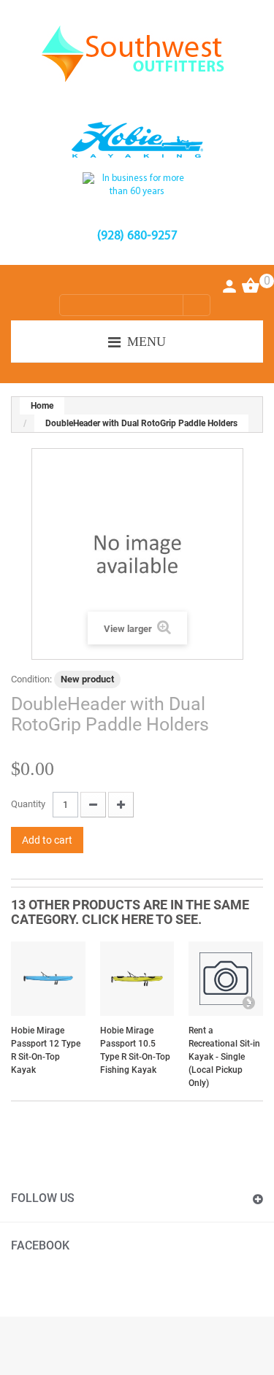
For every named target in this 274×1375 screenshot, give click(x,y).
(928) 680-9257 (137, 236)
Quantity (28, 803)
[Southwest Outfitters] (137, 54)
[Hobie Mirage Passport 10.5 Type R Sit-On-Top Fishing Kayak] (137, 978)
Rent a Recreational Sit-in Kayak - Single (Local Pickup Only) (224, 1056)
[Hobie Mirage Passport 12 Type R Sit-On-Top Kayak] (48, 978)
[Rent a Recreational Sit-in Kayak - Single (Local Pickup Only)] (226, 978)
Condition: (31, 679)
